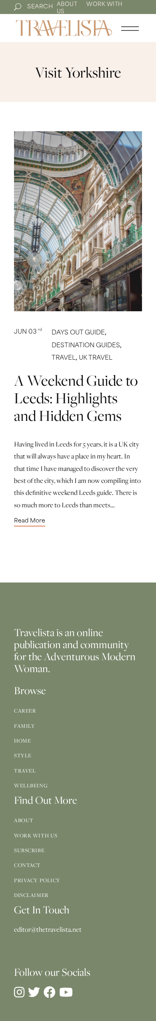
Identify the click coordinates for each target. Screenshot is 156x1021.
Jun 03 (28, 332)
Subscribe (29, 850)
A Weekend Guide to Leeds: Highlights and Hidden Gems (76, 397)
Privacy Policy (37, 880)
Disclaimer (31, 895)
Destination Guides (86, 346)
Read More (29, 521)
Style (23, 755)
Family (24, 725)
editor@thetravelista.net (48, 929)
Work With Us (36, 835)
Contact (27, 865)
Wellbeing (31, 785)
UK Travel (95, 358)
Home (22, 740)
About (67, 4)
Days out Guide (78, 333)
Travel (64, 358)
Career (25, 710)
